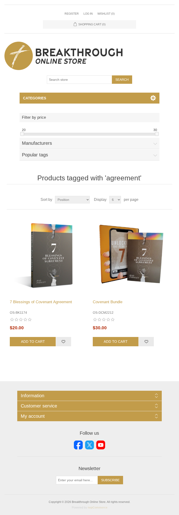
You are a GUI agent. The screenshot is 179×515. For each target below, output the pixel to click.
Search (122, 79)
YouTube (100, 445)
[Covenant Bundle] (131, 254)
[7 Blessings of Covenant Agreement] (48, 254)
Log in (88, 13)
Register (72, 13)
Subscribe (110, 480)
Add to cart (33, 341)
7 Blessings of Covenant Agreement (41, 302)
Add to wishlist (63, 341)
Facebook (78, 445)
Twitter (89, 445)
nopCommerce (97, 507)
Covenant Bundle (107, 302)
